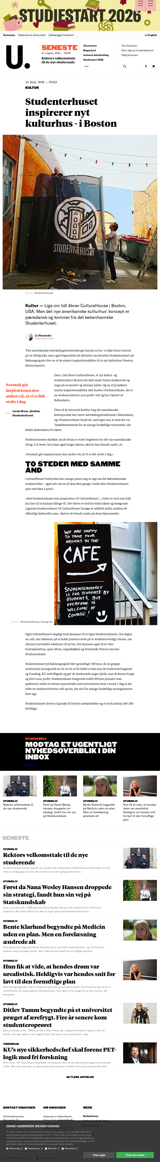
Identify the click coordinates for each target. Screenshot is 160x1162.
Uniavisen (9, 34)
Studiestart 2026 (93, 59)
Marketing (71, 1148)
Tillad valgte (99, 1155)
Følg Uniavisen (130, 54)
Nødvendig (15, 1148)
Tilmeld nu (30, 764)
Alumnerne (90, 45)
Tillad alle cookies (135, 1155)
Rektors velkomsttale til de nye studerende (58, 60)
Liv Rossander (43, 335)
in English (151, 34)
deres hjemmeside (107, 513)
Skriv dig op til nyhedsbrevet (138, 50)
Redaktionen (90, 1115)
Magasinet (89, 50)
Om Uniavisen (129, 45)
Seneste (60, 48)
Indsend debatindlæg (96, 54)
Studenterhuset (35, 664)
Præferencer (35, 1148)
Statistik (53, 1148)
